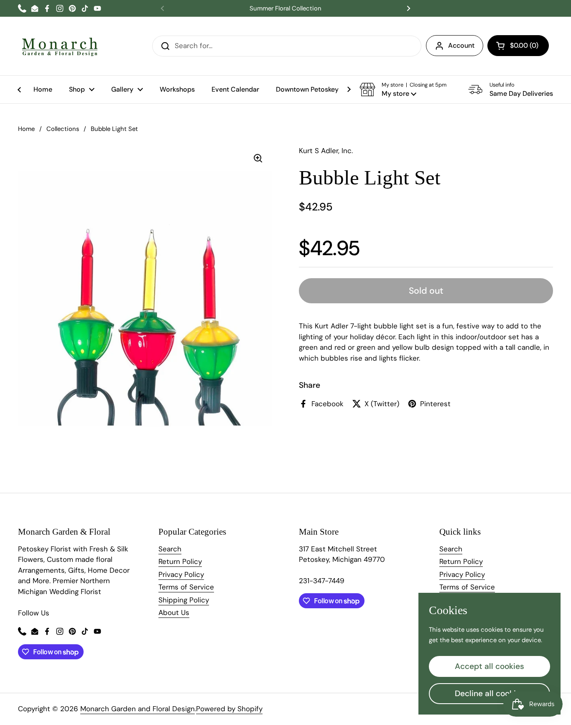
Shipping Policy (183, 600)
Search (169, 548)
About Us (173, 612)
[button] (518, 45)
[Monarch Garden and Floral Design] (60, 46)
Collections (62, 129)
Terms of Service (186, 587)
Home (26, 129)
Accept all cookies (489, 666)
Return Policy (180, 561)
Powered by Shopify (229, 708)
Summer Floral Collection (285, 8)
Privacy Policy (181, 574)
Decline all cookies (490, 693)
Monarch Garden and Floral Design (137, 708)
